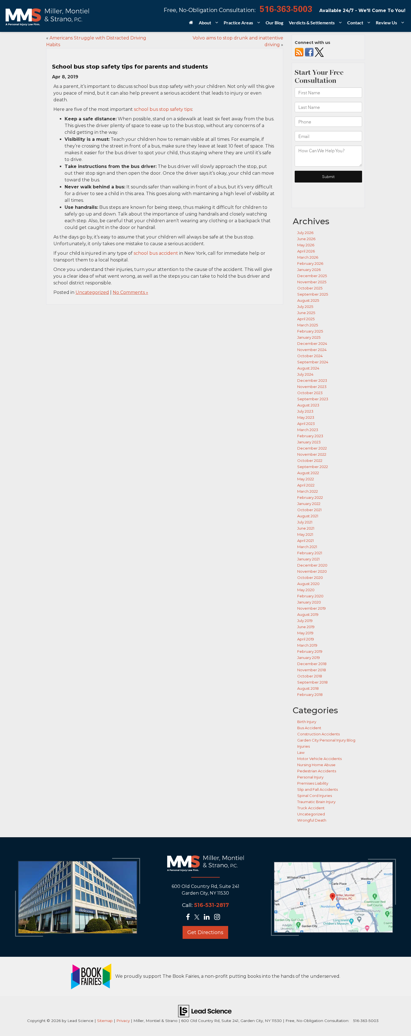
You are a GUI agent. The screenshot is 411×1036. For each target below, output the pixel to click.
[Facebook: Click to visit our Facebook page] (189, 917)
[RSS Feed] (299, 52)
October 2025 (309, 288)
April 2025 (306, 319)
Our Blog (274, 22)
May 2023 (305, 417)
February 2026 (310, 263)
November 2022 (311, 454)
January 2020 (309, 602)
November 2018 (311, 670)
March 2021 (307, 546)
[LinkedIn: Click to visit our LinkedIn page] (208, 917)
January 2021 (308, 559)
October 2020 (310, 577)
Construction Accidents (318, 734)
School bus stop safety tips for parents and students (130, 66)
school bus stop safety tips (163, 109)
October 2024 (310, 356)
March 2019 (307, 645)
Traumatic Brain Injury (316, 801)
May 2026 (305, 245)
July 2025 (305, 306)
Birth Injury (306, 721)
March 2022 (307, 491)
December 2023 (312, 380)
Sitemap (105, 1020)
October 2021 (309, 510)
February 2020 (310, 596)
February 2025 (310, 331)
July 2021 (304, 522)
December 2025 (312, 275)
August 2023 (308, 405)
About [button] (205, 22)
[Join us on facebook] (309, 52)
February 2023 (310, 436)
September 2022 (312, 466)
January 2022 (308, 503)
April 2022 (306, 485)
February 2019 (309, 651)
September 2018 (312, 682)
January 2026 (309, 269)
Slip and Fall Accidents (317, 789)
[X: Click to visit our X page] (198, 917)
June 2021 (305, 528)
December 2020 (312, 565)
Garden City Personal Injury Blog (326, 740)
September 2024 (312, 362)
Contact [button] (355, 22)
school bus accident (156, 253)
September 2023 (312, 399)
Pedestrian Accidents (316, 771)
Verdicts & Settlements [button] (312, 22)
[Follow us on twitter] (319, 52)
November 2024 (312, 349)
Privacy (123, 1020)
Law (300, 752)
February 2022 (310, 497)
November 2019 (311, 608)
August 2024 (308, 368)
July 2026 (305, 232)
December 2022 (312, 448)
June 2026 (306, 239)
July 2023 (305, 411)
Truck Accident (311, 808)
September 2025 (312, 294)
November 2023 (312, 386)
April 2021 (305, 540)
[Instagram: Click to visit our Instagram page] (218, 917)
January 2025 (308, 337)
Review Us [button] (386, 22)
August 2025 (308, 300)
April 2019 (305, 639)
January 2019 (308, 657)
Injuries (303, 746)
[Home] (191, 24)
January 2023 (309, 442)
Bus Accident (309, 728)
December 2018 (312, 663)
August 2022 (308, 473)
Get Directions (205, 932)
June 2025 (306, 312)
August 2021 (307, 516)
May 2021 (305, 534)
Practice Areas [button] (238, 22)
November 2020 (312, 571)
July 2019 (305, 620)
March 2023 (307, 429)
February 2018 (310, 694)
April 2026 (306, 251)
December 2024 (312, 343)
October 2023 (310, 392)
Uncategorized (92, 292)
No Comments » (130, 292)
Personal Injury (310, 777)
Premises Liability (312, 783)
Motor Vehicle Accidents (319, 758)
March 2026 (307, 257)
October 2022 (309, 460)
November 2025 (311, 282)
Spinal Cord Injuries (314, 795)
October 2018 (309, 676)
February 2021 (309, 553)
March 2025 (307, 325)
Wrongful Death (311, 820)
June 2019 (306, 627)
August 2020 (308, 583)
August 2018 (308, 688)
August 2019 (307, 614)
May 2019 (305, 633)
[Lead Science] (205, 1010)
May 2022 (305, 479)
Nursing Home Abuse (316, 765)
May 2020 (306, 590)
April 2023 (306, 423)
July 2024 (305, 374)
